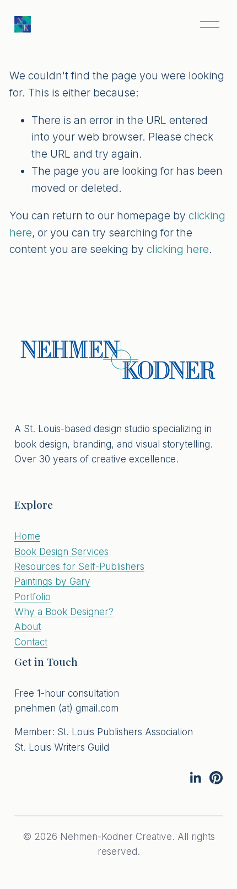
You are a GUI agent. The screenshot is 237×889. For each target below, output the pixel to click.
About (27, 626)
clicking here (178, 249)
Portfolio (32, 596)
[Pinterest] (216, 777)
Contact (30, 642)
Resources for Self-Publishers (79, 566)
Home (27, 536)
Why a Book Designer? (64, 611)
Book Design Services (61, 551)
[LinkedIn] (195, 777)
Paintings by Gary (52, 581)
